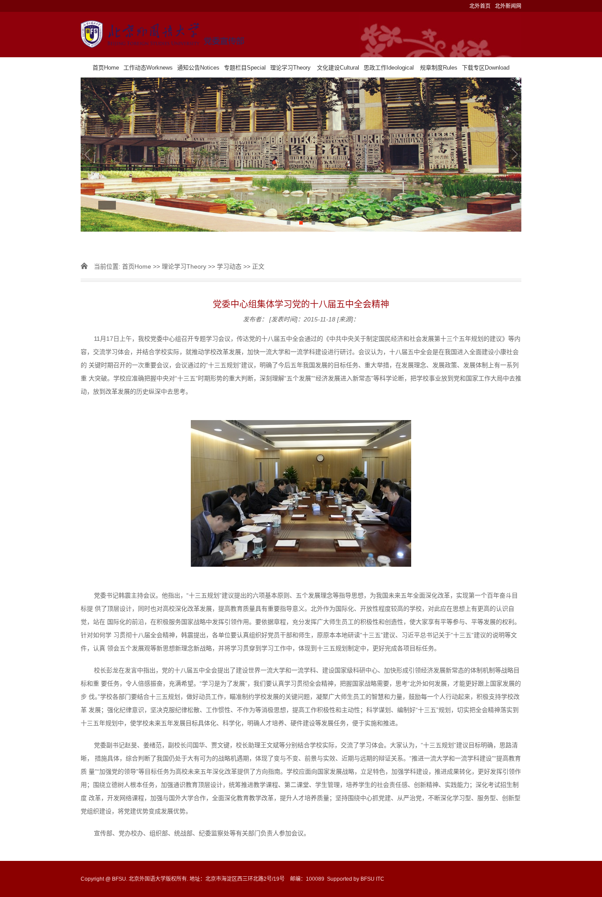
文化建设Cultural (338, 67)
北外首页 (480, 6)
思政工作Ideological (389, 67)
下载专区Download (485, 67)
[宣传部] (301, 34)
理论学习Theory (290, 67)
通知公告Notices (198, 67)
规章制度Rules (438, 67)
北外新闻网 (508, 6)
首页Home (106, 67)
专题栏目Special (245, 67)
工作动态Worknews (148, 67)
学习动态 (229, 266)
